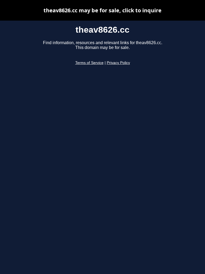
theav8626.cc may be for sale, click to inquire (102, 10)
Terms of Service (89, 63)
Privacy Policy (118, 63)
